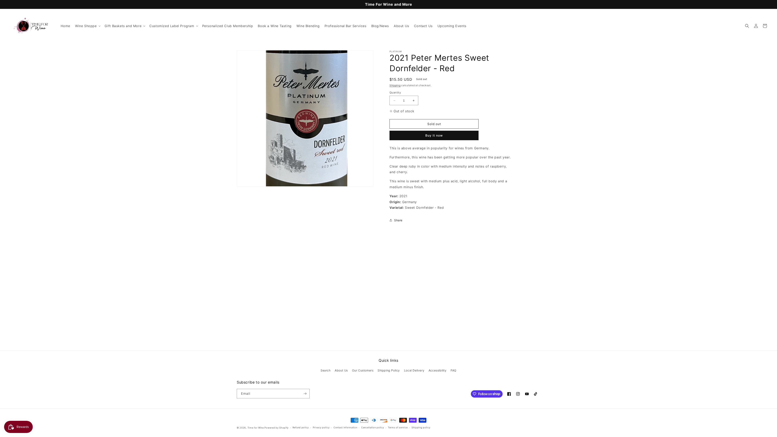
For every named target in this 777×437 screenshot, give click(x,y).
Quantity (395, 92)
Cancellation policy (372, 427)
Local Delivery (414, 370)
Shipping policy (421, 427)
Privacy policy (321, 427)
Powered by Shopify (276, 427)
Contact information (345, 427)
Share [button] (398, 220)
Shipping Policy (389, 370)
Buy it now (434, 135)
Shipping (395, 85)
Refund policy (301, 427)
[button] (87, 26)
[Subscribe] (304, 393)
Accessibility (438, 370)
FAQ (453, 370)
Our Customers (363, 370)
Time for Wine (255, 427)
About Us (341, 370)
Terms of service (398, 427)
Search (326, 370)
